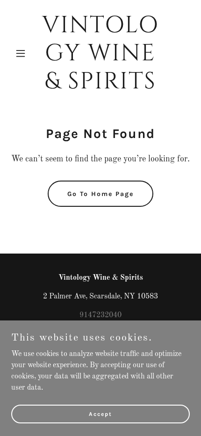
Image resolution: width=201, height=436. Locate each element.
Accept (100, 413)
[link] (100, 86)
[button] (24, 53)
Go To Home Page (100, 194)
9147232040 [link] (100, 315)
